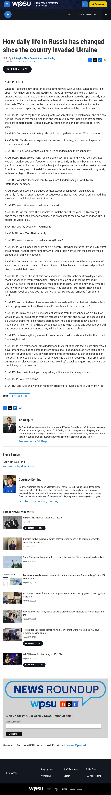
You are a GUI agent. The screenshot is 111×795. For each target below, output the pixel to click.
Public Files (91, 769)
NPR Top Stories (19, 396)
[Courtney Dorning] (9, 484)
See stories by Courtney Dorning (38, 501)
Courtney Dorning (46, 58)
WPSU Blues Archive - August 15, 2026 (43, 654)
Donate (99, 4)
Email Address (13, 721)
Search (67, 776)
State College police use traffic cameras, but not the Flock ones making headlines (64, 557)
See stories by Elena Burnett (20, 466)
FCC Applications (93, 776)
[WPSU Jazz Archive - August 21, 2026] (12, 522)
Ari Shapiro (17, 58)
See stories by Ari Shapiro (34, 441)
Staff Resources (71, 769)
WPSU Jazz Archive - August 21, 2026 (42, 517)
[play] (8, 14)
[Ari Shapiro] (9, 424)
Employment (47, 769)
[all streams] (106, 14)
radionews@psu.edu (74, 745)
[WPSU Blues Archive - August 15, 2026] (12, 659)
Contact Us (46, 776)
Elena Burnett (30, 58)
